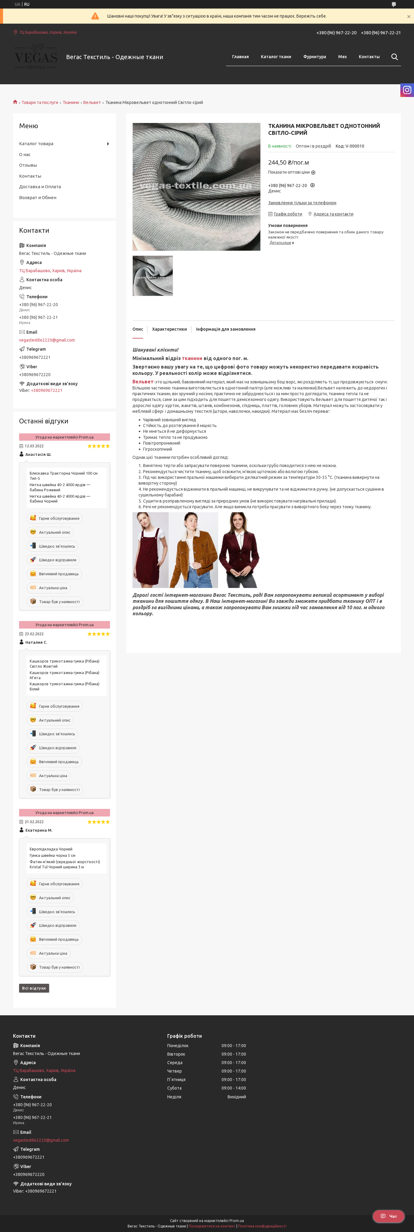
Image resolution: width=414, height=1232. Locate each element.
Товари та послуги (40, 102)
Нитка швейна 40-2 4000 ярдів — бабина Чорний (60, 498)
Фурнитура (314, 56)
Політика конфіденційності (262, 1226)
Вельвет (92, 102)
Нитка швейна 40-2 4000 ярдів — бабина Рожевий (60, 487)
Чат (393, 1216)
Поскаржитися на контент (212, 1226)
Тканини (71, 102)
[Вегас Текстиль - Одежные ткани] (35, 57)
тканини (192, 358)
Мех (342, 56)
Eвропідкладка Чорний (51, 849)
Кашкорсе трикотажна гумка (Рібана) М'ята (64, 675)
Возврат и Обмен (37, 197)
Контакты (369, 56)
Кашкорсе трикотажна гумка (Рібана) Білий (64, 686)
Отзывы (28, 165)
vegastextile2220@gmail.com (47, 340)
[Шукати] (393, 57)
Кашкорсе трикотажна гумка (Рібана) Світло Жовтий (64, 663)
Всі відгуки (34, 988)
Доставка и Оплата (40, 186)
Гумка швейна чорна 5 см (52, 855)
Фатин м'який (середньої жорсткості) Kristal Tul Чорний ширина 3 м (65, 864)
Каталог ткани (276, 56)
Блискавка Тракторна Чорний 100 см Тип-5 (64, 475)
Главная (240, 56)
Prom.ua (236, 1221)
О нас (25, 154)
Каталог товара (36, 143)
